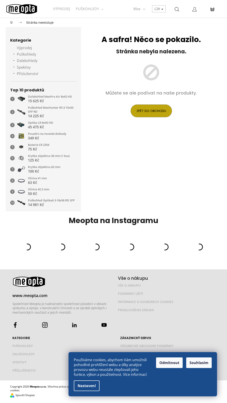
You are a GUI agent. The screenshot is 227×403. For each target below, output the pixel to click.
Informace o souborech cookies (145, 302)
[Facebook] (15, 325)
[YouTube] (104, 325)
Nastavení (87, 385)
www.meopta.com (29, 295)
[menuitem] (61, 9)
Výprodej (24, 47)
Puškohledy (26, 54)
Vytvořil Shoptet (25, 395)
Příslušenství (27, 73)
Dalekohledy (27, 60)
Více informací (135, 374)
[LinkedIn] (74, 325)
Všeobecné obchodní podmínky (146, 346)
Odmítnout (169, 362)
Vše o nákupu (129, 285)
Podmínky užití (130, 293)
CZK (158, 9)
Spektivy (24, 67)
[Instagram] (45, 325)
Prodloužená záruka (136, 310)
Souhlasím (199, 362)
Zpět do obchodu (151, 111)
